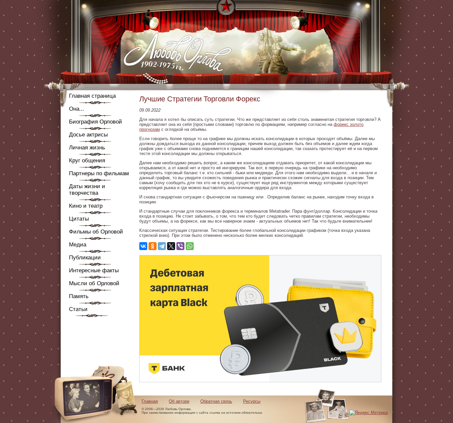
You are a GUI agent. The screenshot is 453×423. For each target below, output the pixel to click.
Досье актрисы (88, 135)
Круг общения (87, 160)
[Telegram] (162, 246)
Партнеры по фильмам (99, 173)
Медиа (77, 244)
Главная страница (92, 96)
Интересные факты (94, 270)
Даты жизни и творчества (87, 189)
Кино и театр (85, 206)
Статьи (78, 309)
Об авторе (179, 401)
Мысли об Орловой (94, 283)
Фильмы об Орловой (96, 232)
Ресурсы (251, 401)
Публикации (85, 257)
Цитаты (79, 219)
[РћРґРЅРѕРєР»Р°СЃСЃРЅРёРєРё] (153, 246)
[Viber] (180, 246)
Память (79, 296)
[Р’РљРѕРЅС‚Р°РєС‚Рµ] (143, 246)
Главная (150, 401)
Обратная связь (216, 401)
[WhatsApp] (190, 246)
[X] (171, 246)
